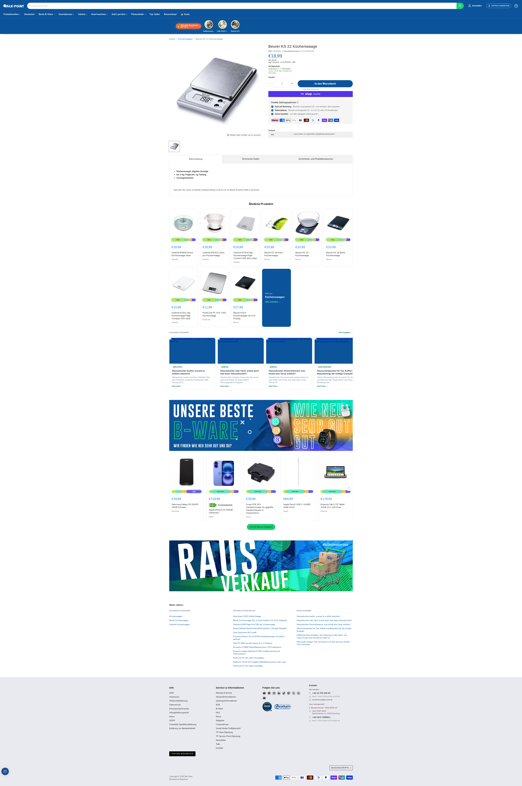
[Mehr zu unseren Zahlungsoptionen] (298, 102)
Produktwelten (11, 14)
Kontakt (219, 748)
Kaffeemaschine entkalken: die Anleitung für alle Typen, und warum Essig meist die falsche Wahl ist (322, 636)
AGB (171, 693)
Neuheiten (29, 14)
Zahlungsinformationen (226, 700)
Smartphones (66, 14)
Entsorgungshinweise (179, 708)
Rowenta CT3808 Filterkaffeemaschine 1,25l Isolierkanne (257, 647)
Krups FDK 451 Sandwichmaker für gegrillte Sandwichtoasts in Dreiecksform (259, 508)
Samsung (175, 511)
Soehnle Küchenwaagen (179, 624)
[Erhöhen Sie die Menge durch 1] (292, 83)
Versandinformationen (226, 696)
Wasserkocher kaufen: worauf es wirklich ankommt (318, 616)
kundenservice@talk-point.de (322, 700)
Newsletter (221, 740)
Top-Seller (154, 14)
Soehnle (175, 259)
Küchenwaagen (185, 39)
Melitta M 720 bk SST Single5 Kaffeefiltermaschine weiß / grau (259, 662)
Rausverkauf (170, 14)
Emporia (324, 511)
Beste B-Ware (46, 14)
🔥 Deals (185, 14)
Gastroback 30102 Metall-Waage (247, 616)
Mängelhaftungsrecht (179, 712)
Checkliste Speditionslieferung (182, 724)
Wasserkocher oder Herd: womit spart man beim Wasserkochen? (324, 620)
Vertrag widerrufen (182, 754)
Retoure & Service (224, 693)
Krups (248, 517)
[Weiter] (349, 488)
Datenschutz (175, 704)
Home (172, 39)
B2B (218, 704)
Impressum (174, 696)
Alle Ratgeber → (345, 332)
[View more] (261, 425)
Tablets (82, 14)
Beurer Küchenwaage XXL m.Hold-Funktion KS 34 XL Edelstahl (260, 620)
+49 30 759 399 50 (321, 693)
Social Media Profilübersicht (228, 728)
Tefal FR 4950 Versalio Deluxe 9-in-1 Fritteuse (252, 643)
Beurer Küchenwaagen (178, 620)
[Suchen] (460, 6)
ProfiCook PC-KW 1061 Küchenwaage (214, 314)
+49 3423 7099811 (321, 717)
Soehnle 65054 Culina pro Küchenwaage (213, 254)
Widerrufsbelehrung (178, 700)
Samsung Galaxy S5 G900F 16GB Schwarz (185, 506)
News (172, 716)
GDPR (172, 720)
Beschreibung (195, 158)
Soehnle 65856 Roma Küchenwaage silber (182, 254)
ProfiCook (206, 319)
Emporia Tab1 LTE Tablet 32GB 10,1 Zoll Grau (332, 506)
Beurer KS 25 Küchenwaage (302, 254)
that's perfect (119, 14)
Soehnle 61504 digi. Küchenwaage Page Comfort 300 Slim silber (245, 255)
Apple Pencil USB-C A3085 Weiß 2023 (296, 506)
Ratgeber (220, 720)
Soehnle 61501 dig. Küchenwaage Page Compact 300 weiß (181, 315)
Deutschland (340, 767)
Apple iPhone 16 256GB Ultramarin (221, 511)
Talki (218, 744)
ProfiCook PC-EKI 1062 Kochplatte (248, 666)
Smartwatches (98, 14)
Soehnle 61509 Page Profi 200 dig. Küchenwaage (254, 624)
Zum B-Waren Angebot (261, 527)
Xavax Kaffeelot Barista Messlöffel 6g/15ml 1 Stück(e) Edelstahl (260, 628)
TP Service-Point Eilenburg (228, 736)
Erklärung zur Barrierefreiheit (182, 728)
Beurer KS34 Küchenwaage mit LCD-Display (244, 315)
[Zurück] (173, 488)
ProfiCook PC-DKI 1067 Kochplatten (248, 658)
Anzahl (271, 77)
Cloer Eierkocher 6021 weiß (244, 632)
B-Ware (219, 708)
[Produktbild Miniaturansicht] (174, 146)
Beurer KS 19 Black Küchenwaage (335, 254)
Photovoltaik (137, 14)
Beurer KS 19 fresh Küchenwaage (273, 254)
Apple (211, 516)
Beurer (267, 259)
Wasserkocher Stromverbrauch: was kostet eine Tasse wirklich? (323, 624)
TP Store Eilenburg (224, 732)
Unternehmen (222, 724)
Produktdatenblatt (225, 505)
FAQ (218, 712)
